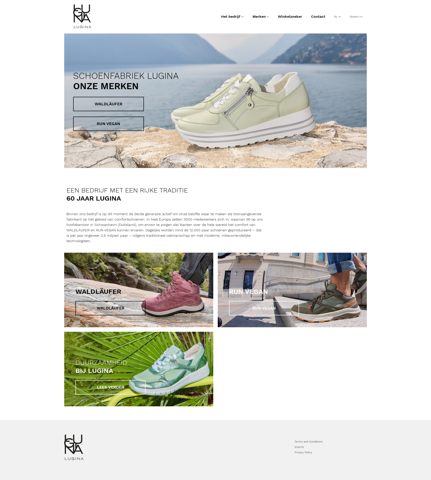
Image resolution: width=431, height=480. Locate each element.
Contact (318, 16)
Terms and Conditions (309, 441)
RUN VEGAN (108, 123)
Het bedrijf (230, 16)
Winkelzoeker (290, 16)
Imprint (299, 447)
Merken (259, 16)
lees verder (110, 387)
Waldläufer (108, 104)
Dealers (354, 16)
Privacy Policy (303, 452)
